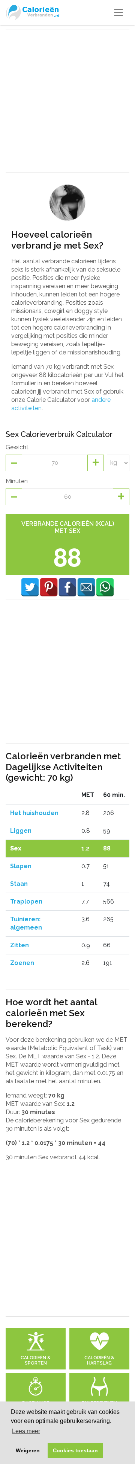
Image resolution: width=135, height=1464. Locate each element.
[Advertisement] (67, 101)
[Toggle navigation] (118, 12)
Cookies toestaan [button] (75, 1450)
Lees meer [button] (26, 1431)
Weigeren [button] (28, 1450)
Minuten (17, 481)
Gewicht (17, 447)
